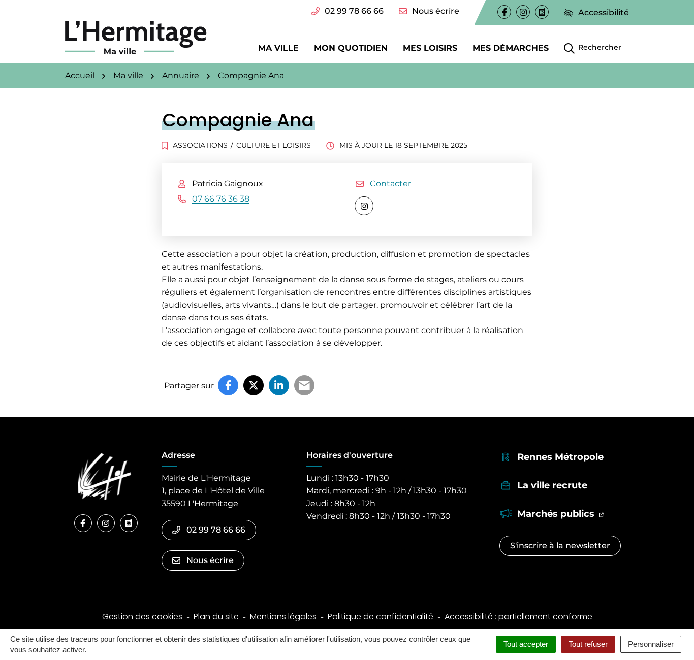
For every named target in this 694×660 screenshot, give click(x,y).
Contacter (390, 183)
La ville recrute (552, 485)
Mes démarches (510, 47)
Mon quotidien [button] (351, 47)
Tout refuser (588, 644)
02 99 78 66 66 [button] (354, 11)
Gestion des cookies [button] (142, 616)
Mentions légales (283, 616)
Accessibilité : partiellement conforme (518, 616)
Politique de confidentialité (380, 616)
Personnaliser (651, 644)
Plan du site (216, 616)
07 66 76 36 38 (220, 199)
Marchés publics (560, 513)
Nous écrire (435, 11)
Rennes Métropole (560, 457)
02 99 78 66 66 (215, 530)
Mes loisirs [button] (430, 47)
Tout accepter (525, 644)
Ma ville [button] (278, 47)
